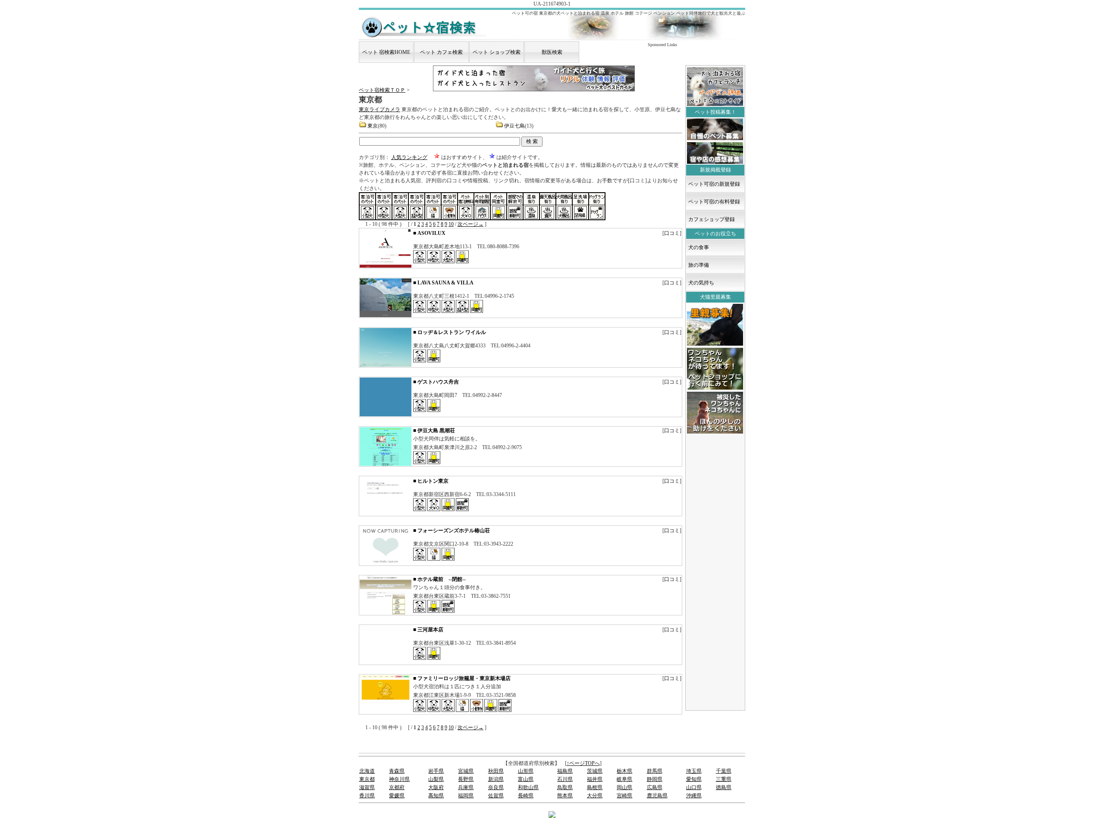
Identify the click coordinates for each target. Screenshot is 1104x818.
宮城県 (466, 771)
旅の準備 (698, 265)
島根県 (594, 787)
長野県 (466, 779)
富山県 (525, 779)
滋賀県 (367, 787)
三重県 (723, 779)
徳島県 (723, 787)
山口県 (694, 787)
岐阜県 (624, 779)
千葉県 (723, 771)
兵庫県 (466, 787)
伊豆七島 (514, 126)
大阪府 (436, 787)
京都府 (397, 787)
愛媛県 (397, 796)
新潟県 (496, 779)
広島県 (654, 787)
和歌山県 (528, 787)
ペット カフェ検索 (441, 52)
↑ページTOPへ (583, 763)
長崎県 (525, 796)
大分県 (594, 796)
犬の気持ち (701, 283)
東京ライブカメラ (379, 109)
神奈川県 (399, 779)
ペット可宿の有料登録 (714, 202)
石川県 (565, 779)
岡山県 (624, 787)
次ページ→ (470, 224)
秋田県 (496, 771)
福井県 (594, 779)
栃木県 (624, 771)
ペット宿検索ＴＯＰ (382, 90)
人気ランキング (409, 157)
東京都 (367, 779)
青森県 (397, 771)
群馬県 (654, 771)
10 (451, 224)
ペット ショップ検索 (497, 52)
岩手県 (436, 771)
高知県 (436, 796)
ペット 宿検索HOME (386, 52)
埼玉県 (694, 771)
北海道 (367, 771)
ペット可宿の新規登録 (714, 184)
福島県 (565, 771)
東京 (372, 126)
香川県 (367, 796)
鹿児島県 (657, 796)
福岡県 (466, 796)
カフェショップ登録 (711, 219)
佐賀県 (496, 796)
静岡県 (654, 779)
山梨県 (436, 779)
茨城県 (594, 771)
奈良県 (496, 787)
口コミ (672, 233)
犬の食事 (698, 247)
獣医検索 (552, 52)
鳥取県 (565, 787)
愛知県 (694, 779)
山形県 (525, 771)
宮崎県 (624, 796)
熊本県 (565, 796)
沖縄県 (694, 796)
